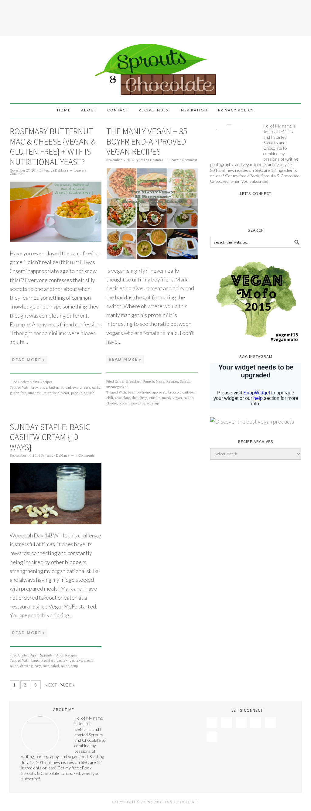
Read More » (28, 359)
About (89, 110)
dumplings (139, 398)
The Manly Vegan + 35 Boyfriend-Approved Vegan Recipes (146, 141)
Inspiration (193, 110)
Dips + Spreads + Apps (46, 655)
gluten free (18, 393)
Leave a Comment (183, 160)
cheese (85, 387)
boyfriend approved (151, 392)
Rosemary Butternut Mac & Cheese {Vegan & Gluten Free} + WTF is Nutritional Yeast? (53, 146)
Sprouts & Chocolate (155, 67)
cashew (62, 660)
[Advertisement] (155, 16)
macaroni (35, 393)
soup (155, 403)
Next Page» (60, 684)
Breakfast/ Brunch (140, 381)
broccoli (174, 392)
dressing (26, 666)
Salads (185, 381)
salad (146, 403)
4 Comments (85, 455)
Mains (34, 382)
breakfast (48, 660)
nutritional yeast (56, 393)
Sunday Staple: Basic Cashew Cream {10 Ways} (50, 437)
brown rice (39, 387)
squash (89, 393)
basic (35, 660)
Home (64, 110)
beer (131, 392)
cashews (71, 387)
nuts (46, 666)
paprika (76, 393)
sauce (65, 666)
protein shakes (130, 403)
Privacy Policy (236, 110)
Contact (117, 110)
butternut (56, 387)
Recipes (46, 382)
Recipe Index (154, 110)
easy (37, 666)
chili (109, 398)
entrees (154, 398)
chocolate (122, 398)
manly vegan (172, 398)
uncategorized (117, 387)
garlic (96, 387)
